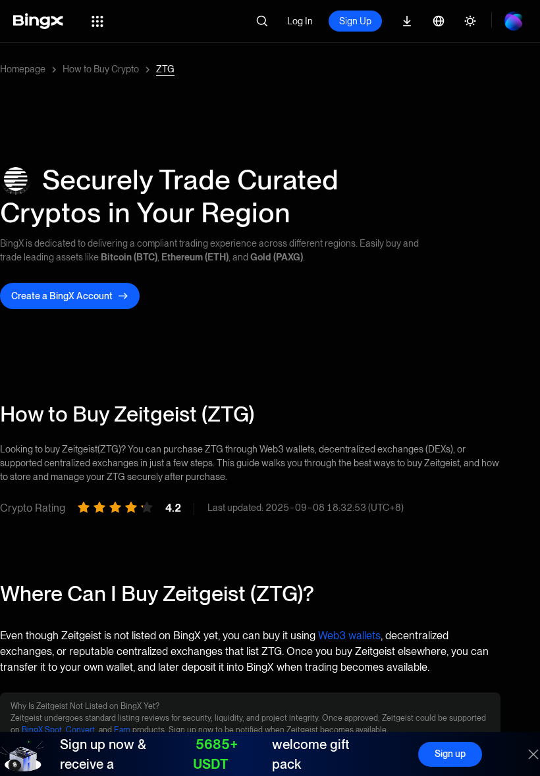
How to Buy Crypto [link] (101, 69)
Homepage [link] (22, 69)
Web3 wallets (349, 635)
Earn (122, 730)
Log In (300, 21)
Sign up (450, 753)
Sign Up (355, 21)
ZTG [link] (165, 69)
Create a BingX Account (62, 296)
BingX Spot (42, 730)
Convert (80, 730)
